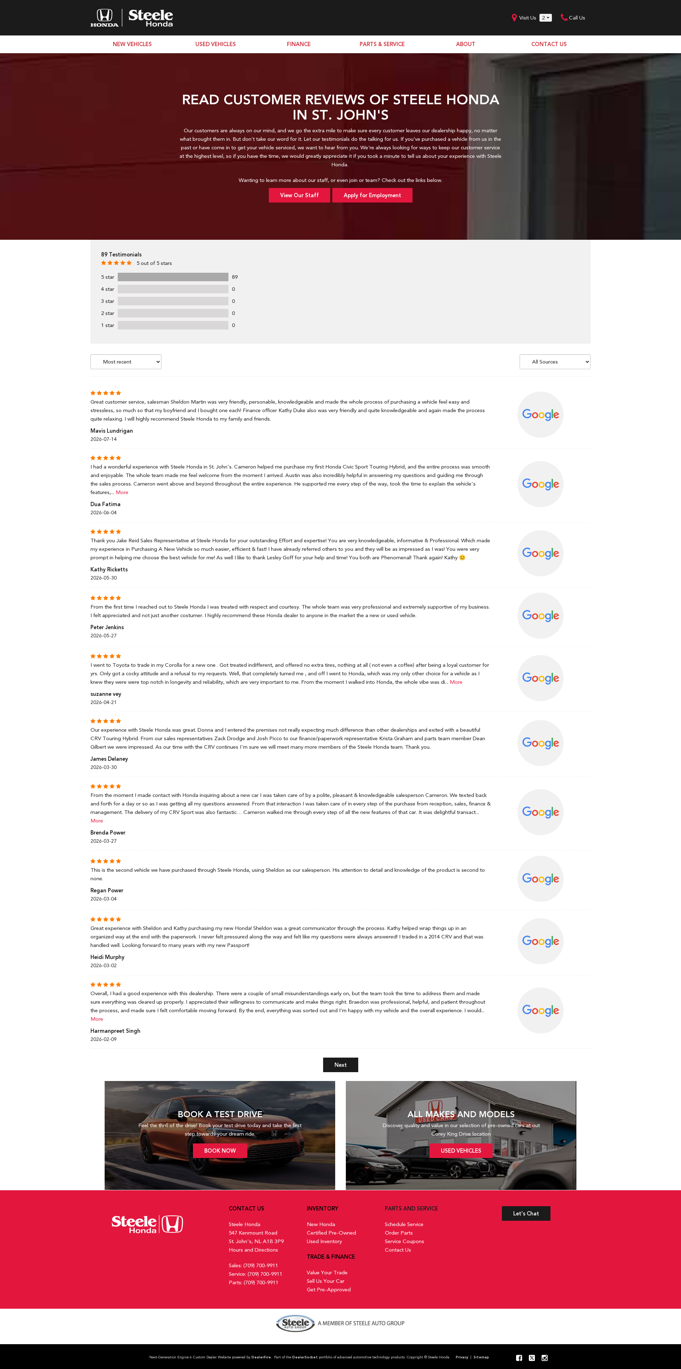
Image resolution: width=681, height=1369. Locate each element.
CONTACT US (549, 44)
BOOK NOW (220, 1151)
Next (340, 1065)
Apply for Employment (372, 195)
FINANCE (299, 44)
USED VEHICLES (215, 44)
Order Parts (399, 1233)
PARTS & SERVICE (382, 44)
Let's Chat (526, 1213)
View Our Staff (299, 195)
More (122, 492)
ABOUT (465, 44)
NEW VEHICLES (132, 44)
